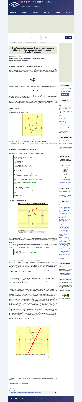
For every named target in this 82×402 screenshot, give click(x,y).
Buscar (69, 37)
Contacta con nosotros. (65, 274)
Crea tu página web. (63, 109)
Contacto (33, 37)
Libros (25, 10)
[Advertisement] (41, 24)
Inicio (11, 10)
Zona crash (60, 10)
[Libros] (27, 10)
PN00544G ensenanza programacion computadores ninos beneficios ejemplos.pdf (26, 392)
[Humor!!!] (47, 10)
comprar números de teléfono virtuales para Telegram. (65, 117)
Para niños (68, 12)
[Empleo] (40, 10)
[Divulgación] (55, 10)
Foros (23, 12)
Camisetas (68, 10)
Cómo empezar (17, 10)
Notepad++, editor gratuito (64, 130)
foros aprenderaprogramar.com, (37, 381)
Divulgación (52, 10)
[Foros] (25, 12)
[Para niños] (71, 12)
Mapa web (23, 37)
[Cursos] (33, 10)
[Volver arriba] (80, 400)
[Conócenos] (15, 12)
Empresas (58, 12)
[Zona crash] (63, 10)
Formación (46, 12)
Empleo (37, 10)
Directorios (35, 12)
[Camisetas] (71, 10)
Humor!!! (44, 10)
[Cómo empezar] (21, 10)
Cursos (31, 10)
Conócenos (12, 12)
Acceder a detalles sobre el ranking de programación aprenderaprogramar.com (65, 181)
